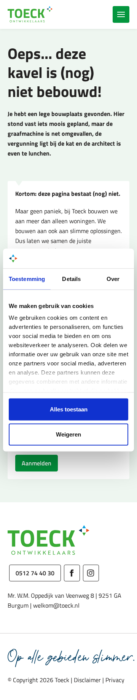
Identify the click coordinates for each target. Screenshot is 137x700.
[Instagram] (91, 573)
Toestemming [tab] (27, 279)
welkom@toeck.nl (56, 605)
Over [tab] (113, 279)
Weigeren (68, 434)
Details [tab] (71, 279)
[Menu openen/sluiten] (121, 14)
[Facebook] (72, 573)
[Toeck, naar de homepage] (30, 14)
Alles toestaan (69, 409)
